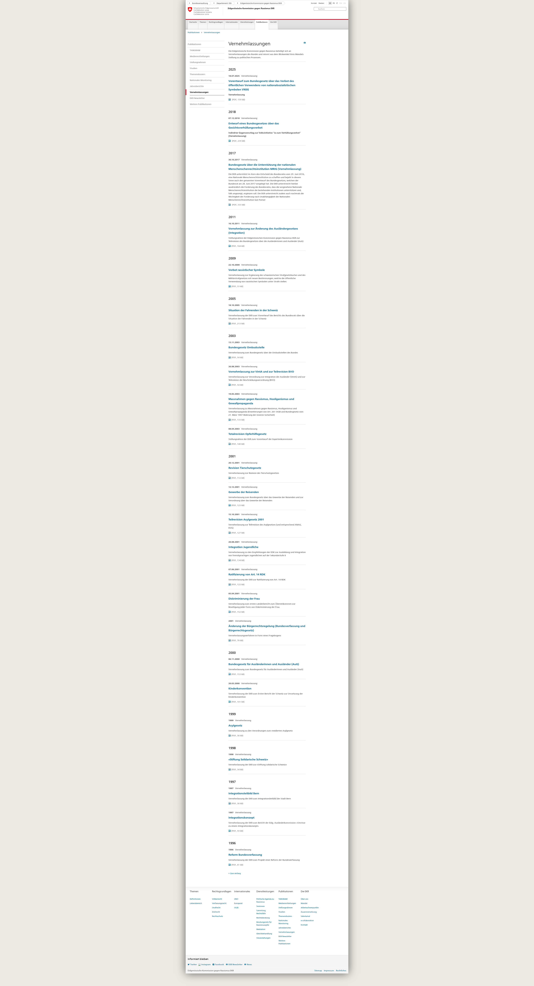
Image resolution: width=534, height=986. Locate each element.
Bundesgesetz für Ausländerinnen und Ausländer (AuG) (263, 664)
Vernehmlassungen (212, 32)
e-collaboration (307, 920)
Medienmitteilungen (200, 56)
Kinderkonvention (239, 688)
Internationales (232, 22)
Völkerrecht (217, 899)
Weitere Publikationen (200, 104)
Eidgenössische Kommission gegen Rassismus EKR (261, 3)
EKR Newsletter (197, 98)
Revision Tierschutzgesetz (244, 467)
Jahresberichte (197, 86)
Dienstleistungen (247, 22)
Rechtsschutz (217, 916)
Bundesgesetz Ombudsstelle (246, 347)
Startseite (193, 22)
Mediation (260, 929)
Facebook (219, 964)
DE (330, 3)
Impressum (329, 970)
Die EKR (273, 22)
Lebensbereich (196, 903)
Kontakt (314, 3)
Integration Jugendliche (243, 547)
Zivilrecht (216, 912)
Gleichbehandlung (264, 933)
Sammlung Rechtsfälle (261, 911)
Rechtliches (341, 970)
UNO (236, 899)
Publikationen (262, 22)
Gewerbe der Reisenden (243, 492)
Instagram (206, 964)
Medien (321, 3)
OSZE (236, 907)
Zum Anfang (235, 873)
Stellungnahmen (198, 62)
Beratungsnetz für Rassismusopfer (264, 923)
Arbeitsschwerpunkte (310, 907)
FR (334, 3)
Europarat (238, 903)
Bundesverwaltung (200, 3)
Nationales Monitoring (201, 80)
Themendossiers (197, 74)
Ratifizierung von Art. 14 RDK (246, 574)
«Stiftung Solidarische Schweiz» (248, 759)
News (249, 964)
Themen (203, 22)
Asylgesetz (235, 725)
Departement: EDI (224, 3)
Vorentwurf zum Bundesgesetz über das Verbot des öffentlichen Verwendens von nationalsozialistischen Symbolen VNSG (261, 85)
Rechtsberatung (263, 918)
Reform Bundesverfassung (245, 854)
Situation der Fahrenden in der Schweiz (253, 310)
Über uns (304, 899)
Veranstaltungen (263, 938)
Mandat (304, 903)
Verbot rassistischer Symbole (246, 270)
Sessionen (260, 906)
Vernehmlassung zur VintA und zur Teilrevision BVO (261, 371)
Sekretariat (305, 916)
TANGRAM (195, 50)
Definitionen (195, 899)
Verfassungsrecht (219, 903)
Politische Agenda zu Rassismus (265, 900)
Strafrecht (216, 907)
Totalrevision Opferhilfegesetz (247, 434)
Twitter (193, 964)
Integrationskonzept (241, 817)
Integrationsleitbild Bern (243, 793)
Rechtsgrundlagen (216, 22)
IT (337, 3)
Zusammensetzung (309, 912)
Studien (193, 68)
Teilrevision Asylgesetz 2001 (246, 519)
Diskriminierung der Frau (244, 598)
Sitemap (318, 970)
